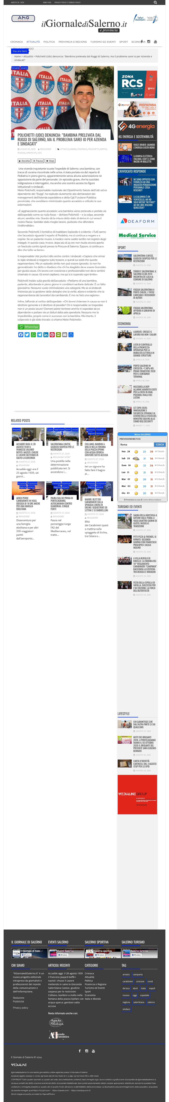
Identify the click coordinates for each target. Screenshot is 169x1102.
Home (17, 56)
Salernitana (59, 429)
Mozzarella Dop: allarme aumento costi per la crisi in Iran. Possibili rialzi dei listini (145, 392)
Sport (123, 41)
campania (138, 974)
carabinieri (128, 981)
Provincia (91, 429)
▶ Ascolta (24, 160)
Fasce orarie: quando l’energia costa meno (144, 146)
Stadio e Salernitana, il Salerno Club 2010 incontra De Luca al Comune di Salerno (144, 275)
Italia (143, 988)
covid (150, 981)
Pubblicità (18, 1001)
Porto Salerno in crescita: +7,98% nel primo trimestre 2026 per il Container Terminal (144, 371)
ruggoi (21, 152)
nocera (126, 995)
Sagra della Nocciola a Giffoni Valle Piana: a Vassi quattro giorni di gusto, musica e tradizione (145, 520)
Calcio (50, 429)
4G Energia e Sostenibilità (135, 136)
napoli (152, 988)
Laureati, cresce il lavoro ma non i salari (144, 333)
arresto (126, 974)
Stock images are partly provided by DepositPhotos (33, 1094)
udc (39, 152)
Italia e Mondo (93, 998)
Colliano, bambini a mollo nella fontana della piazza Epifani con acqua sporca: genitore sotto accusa (96, 449)
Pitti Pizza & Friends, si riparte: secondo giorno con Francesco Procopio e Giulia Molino (144, 542)
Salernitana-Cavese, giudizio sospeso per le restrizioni (62, 446)
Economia (138, 41)
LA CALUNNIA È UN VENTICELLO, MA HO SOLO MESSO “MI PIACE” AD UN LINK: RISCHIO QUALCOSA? (144, 202)
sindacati (31, 152)
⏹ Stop (50, 160)
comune (140, 981)
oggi (135, 995)
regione (126, 1002)
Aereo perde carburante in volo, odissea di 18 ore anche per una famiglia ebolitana (28, 503)
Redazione (45, 149)
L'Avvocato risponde (132, 171)
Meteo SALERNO (143, 434)
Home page (47, 2)
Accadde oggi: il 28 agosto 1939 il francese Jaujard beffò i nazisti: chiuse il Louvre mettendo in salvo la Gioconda (27, 450)
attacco (64, 149)
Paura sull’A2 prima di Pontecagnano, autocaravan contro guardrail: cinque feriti (62, 503)
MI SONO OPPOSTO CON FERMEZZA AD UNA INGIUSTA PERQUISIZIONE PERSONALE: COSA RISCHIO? (145, 184)
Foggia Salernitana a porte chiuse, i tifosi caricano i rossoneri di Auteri (144, 294)
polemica (82, 149)
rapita (103, 149)
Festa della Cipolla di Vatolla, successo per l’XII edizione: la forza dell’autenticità (144, 587)
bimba (73, 149)
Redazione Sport (61, 457)
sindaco (126, 1009)
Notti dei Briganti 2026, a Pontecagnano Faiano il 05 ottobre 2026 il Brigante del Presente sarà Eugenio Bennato (144, 744)
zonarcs (24, 68)
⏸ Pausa (38, 160)
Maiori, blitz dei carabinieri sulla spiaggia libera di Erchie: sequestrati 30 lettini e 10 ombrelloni (96, 504)
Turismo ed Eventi (103, 41)
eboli (135, 988)
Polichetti (93, 149)
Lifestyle (124, 713)
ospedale (144, 995)
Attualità (33, 41)
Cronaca (16, 41)
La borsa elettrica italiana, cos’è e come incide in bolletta (144, 158)
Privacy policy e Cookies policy (68, 2)
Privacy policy (20, 1007)
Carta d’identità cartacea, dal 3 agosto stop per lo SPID (144, 763)
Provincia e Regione (73, 41)
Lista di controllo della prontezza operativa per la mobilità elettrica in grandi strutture (143, 350)
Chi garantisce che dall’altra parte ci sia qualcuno (144, 724)
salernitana (138, 1002)
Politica (49, 41)
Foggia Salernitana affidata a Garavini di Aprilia (144, 310)
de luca (126, 988)
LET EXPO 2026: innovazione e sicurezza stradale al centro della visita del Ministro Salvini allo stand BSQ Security (145, 414)
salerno (151, 1002)
